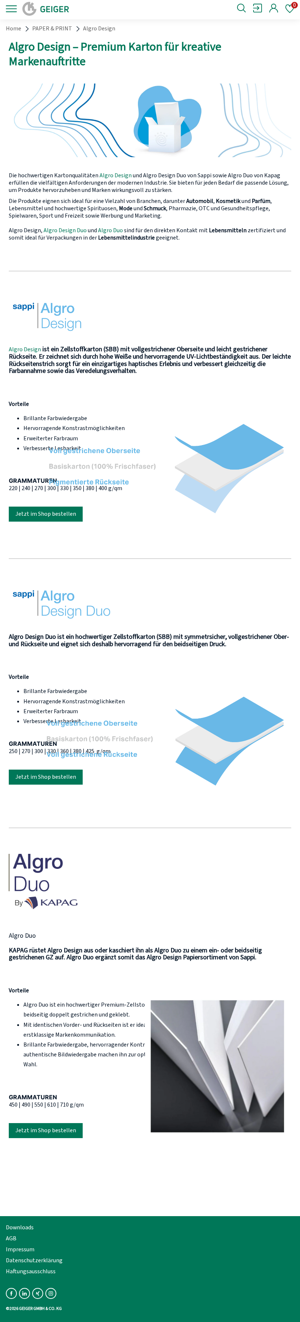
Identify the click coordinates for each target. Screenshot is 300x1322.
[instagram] (50, 1293)
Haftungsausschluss (31, 1271)
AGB (11, 1238)
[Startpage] (70, 9)
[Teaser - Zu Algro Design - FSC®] (64, 335)
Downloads (20, 1227)
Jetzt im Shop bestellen (45, 514)
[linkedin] (24, 1293)
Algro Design (116, 175)
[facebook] (11, 1293)
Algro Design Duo (65, 230)
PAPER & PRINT (52, 29)
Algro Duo (110, 230)
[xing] (37, 1293)
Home (13, 29)
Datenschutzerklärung (34, 1260)
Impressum (20, 1249)
